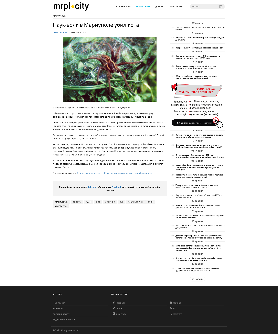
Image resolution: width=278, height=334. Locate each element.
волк (150, 202)
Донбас (160, 6)
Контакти (58, 308)
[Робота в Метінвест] (197, 105)
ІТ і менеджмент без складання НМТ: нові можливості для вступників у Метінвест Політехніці (199, 156)
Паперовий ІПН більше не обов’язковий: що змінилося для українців (200, 226)
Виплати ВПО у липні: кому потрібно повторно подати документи (199, 39)
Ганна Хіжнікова (60, 32)
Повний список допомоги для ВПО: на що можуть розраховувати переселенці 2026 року (197, 57)
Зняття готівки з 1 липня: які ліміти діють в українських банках (200, 28)
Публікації (176, 6)
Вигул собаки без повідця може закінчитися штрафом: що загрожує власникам (200, 216)
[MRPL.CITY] (71, 6)
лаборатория (135, 202)
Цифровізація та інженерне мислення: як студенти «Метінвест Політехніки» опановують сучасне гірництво (199, 167)
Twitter (119, 308)
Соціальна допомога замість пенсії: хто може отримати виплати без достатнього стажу (195, 67)
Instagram (121, 313)
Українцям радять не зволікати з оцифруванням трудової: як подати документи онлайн (197, 269)
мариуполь (61, 202)
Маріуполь (143, 6)
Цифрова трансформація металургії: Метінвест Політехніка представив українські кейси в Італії (198, 146)
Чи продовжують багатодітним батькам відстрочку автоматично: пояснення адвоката (198, 259)
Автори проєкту (61, 313)
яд (121, 202)
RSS (174, 308)
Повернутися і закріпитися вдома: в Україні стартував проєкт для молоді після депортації (199, 176)
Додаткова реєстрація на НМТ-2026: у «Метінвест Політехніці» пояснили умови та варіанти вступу (198, 237)
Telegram (92, 187)
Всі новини (123, 6)
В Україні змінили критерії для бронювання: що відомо (200, 48)
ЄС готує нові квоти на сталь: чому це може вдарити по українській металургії (196, 77)
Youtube (177, 302)
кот (98, 202)
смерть (77, 202)
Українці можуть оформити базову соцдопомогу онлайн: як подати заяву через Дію (197, 186)
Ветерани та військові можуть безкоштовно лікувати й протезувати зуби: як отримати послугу (200, 136)
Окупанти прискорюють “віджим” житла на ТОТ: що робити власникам (198, 196)
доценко (110, 202)
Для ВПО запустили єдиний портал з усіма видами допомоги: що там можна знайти (197, 206)
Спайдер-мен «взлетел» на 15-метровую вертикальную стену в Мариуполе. (114, 173)
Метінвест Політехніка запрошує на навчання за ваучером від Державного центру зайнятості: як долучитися (198, 248)
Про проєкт (59, 302)
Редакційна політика (64, 319)
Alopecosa (61, 206)
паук (88, 202)
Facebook (116, 187)
